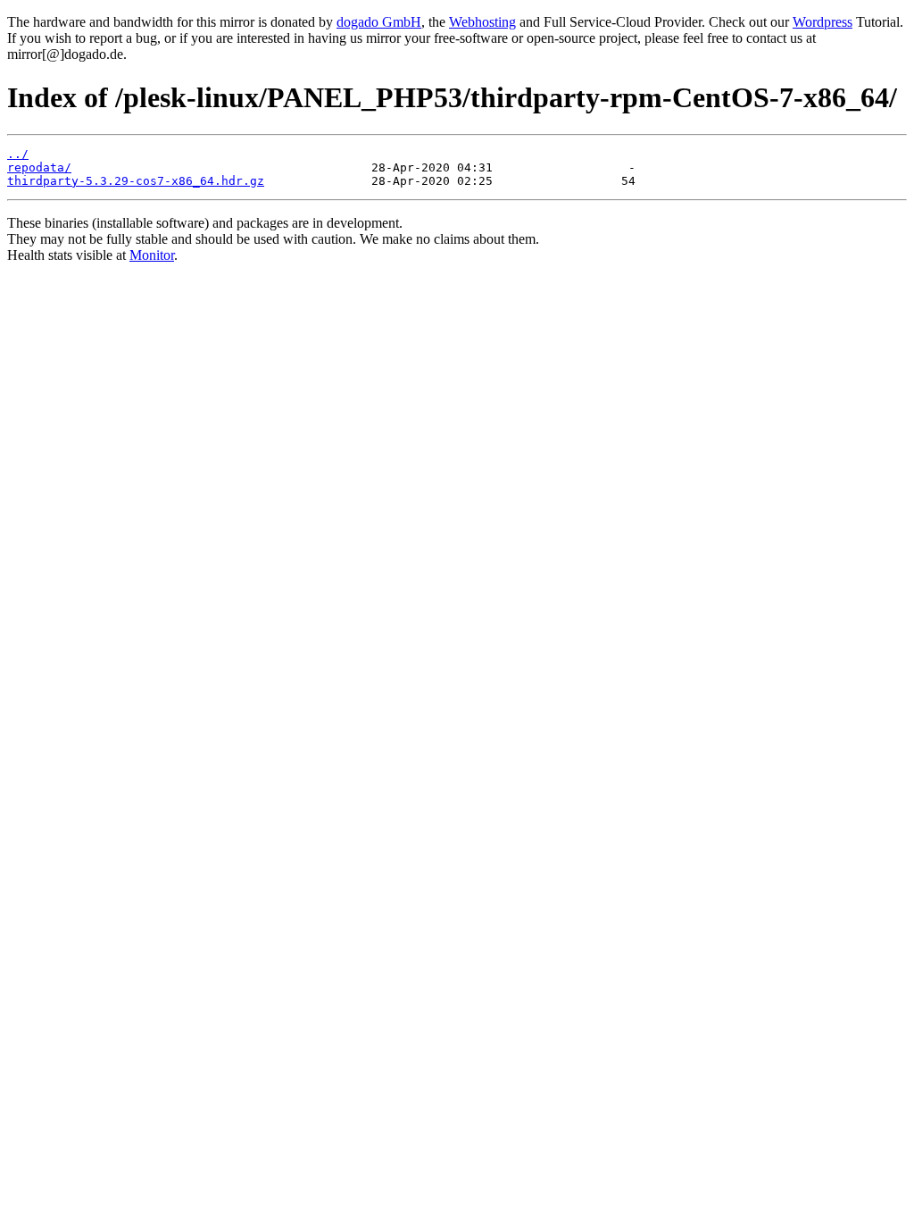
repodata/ (39, 167)
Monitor (151, 255)
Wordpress (822, 21)
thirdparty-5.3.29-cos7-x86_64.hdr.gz (135, 181)
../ (18, 154)
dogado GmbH (379, 21)
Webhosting (482, 21)
